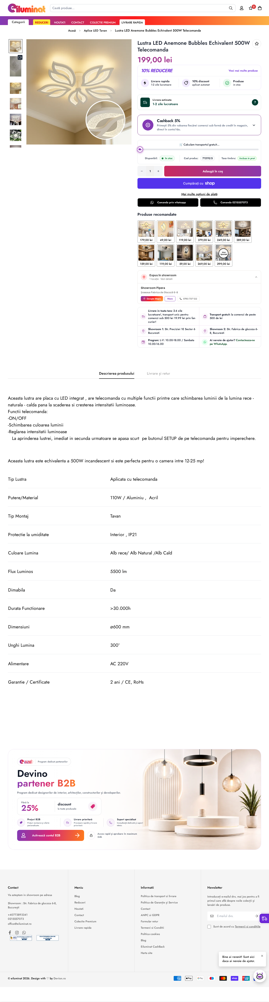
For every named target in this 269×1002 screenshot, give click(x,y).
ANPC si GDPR (150, 915)
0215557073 (16, 919)
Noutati (59, 22)
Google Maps (154, 298)
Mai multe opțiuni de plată (199, 194)
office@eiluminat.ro (20, 924)
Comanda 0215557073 (234, 202)
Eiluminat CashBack (153, 947)
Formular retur (149, 921)
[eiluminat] (26, 8)
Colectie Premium (103, 22)
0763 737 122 (190, 298)
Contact (77, 22)
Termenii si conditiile (248, 926)
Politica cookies (150, 934)
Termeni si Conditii (152, 928)
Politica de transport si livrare (158, 896)
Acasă (72, 30)
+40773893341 (18, 915)
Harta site (146, 953)
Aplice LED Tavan (95, 30)
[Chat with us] (259, 976)
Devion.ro (60, 978)
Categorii (18, 22)
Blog (77, 896)
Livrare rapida (132, 22)
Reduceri (41, 22)
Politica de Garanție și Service (159, 902)
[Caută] (230, 8)
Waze (170, 298)
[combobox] (143, 8)
